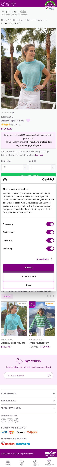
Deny (28, 285)
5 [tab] (13, 112)
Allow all (28, 268)
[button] (50, 6)
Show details (42, 259)
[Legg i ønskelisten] (28, 120)
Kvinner (30, 20)
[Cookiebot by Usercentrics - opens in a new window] (42, 180)
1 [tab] (2, 112)
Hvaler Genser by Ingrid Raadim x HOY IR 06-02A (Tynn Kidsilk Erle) (41, 343)
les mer (39, 155)
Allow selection (28, 276)
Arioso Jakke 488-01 (13, 342)
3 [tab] (7, 112)
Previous (47, 296)
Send (49, 375)
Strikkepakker (17, 20)
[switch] (50, 232)
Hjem (4, 20)
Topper (41, 20)
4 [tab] (10, 112)
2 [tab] (5, 112)
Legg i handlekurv (28, 176)
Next (54, 296)
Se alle (7, 296)
